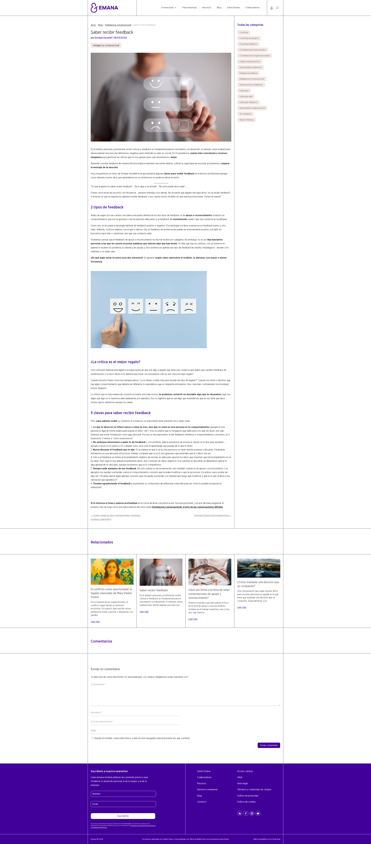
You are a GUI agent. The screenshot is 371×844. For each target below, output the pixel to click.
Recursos (206, 8)
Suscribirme (123, 816)
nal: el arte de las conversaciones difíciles (200, 507)
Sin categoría (245, 114)
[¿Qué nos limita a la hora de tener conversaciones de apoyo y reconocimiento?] (209, 584)
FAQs (239, 777)
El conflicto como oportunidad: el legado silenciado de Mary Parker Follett (111, 593)
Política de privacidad (247, 795)
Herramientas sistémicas (251, 67)
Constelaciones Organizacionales (255, 55)
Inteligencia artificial (248, 73)
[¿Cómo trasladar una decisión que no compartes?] (258, 576)
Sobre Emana (233, 8)
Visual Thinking (246, 120)
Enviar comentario (269, 745)
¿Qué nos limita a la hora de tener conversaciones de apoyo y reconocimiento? (209, 593)
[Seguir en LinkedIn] (239, 813)
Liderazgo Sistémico (249, 102)
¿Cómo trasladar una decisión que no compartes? (258, 584)
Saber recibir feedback (154, 590)
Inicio (93, 25)
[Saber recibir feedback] (161, 585)
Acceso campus (245, 771)
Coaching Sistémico (248, 44)
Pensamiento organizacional (252, 108)
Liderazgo (244, 91)
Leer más (95, 621)
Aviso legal (242, 783)
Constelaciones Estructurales (253, 50)
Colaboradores (252, 8)
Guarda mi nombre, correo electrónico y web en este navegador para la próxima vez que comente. (142, 738)
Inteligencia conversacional (118, 25)
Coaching (244, 32)
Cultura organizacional (250, 61)
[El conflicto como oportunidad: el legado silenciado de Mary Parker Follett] (112, 584)
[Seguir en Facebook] (245, 813)
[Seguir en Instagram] (251, 813)
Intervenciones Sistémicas (251, 85)
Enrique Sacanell (103, 37)
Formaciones (167, 8)
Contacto (201, 801)
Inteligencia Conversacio (165, 507)
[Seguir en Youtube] (257, 813)
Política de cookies (246, 801)
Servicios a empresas (207, 789)
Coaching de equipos (249, 38)
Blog (219, 8)
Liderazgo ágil (246, 96)
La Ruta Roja (275, 839)
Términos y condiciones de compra (254, 789)
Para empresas (189, 8)
